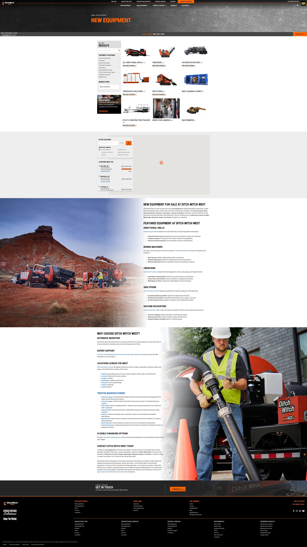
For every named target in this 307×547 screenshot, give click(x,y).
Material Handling (160, 1)
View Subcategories (129, 65)
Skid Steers (102, 68)
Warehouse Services (266, 528)
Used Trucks (217, 526)
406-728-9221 (127, 179)
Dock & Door (264, 530)
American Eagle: (106, 401)
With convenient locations (105, 367)
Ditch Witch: (105, 406)
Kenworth (103, 155)
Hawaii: (103, 387)
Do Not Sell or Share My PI (37, 544)
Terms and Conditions (14, 544)
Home (93, 15)
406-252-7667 (158, 34)
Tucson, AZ (104, 187)
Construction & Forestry (144, 1)
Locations (185, 5)
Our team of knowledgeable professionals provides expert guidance (119, 355)
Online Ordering (137, 506)
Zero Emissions (218, 535)
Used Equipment (142, 5)
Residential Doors (265, 533)
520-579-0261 (127, 189)
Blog (191, 510)
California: (104, 374)
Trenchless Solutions (105, 65)
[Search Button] (295, 6)
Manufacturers (194, 512)
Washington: (105, 380)
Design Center (264, 535)
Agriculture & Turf (126, 1)
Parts (76, 508)
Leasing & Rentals (219, 528)
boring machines (183, 251)
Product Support (159, 5)
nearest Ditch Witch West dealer (110, 472)
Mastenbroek (102, 77)
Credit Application (138, 508)
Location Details (105, 171)
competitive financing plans (111, 437)
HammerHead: (106, 410)
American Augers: (107, 397)
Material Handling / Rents (124, 152)
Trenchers (102, 61)
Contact (5, 544)
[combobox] (109, 143)
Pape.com (113, 1)
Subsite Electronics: (108, 425)
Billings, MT (105, 166)
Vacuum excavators (150, 310)
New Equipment (125, 5)
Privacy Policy (25, 544)
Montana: (104, 383)
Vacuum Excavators (104, 63)
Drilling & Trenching (186, 1)
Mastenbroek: (106, 419)
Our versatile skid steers (151, 291)
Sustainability (194, 508)
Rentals (77, 528)
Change (14, 35)
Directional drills (149, 232)
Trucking (172, 1)
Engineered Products (123, 155)
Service (77, 510)
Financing (136, 504)
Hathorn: (104, 414)
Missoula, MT (105, 176)
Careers (192, 506)
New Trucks (217, 524)
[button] (131, 5)
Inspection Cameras (104, 75)
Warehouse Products (266, 526)
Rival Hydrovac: (106, 423)
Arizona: (104, 376)
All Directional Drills (105, 58)
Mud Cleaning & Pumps (105, 70)
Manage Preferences (196, 515)
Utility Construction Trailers (107, 72)
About (191, 504)
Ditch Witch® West (106, 149)
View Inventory (103, 111)
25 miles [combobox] (122, 143)
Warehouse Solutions (266, 524)
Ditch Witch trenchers (150, 272)
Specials (174, 5)
